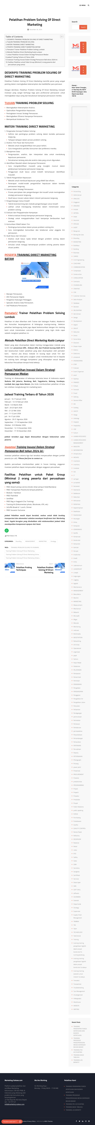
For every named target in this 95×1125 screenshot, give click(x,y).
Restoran (76, 843)
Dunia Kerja (77, 339)
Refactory (76, 835)
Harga (75, 415)
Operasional (77, 648)
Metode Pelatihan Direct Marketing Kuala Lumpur (24, 52)
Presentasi (76, 771)
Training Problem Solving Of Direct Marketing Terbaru (23, 558)
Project (75, 789)
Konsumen (76, 544)
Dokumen (76, 332)
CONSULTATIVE (78, 278)
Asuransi (76, 220)
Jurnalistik (76, 482)
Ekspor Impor (77, 346)
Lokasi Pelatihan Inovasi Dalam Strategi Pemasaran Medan (27, 55)
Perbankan (76, 709)
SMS (74, 886)
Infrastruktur (77, 454)
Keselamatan (77, 515)
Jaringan (76, 479)
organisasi (76, 652)
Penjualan (76, 706)
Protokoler (76, 799)
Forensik (76, 389)
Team (75, 929)
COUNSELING (77, 285)
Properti (76, 792)
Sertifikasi (76, 875)
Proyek (75, 803)
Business (76, 253)
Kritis (75, 562)
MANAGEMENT (30, 541)
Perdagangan (77, 713)
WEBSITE (76, 1006)
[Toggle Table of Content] (61, 36)
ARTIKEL (76, 213)
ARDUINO (76, 206)
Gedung (75, 397)
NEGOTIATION (77, 637)
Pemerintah (77, 677)
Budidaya (76, 245)
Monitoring (76, 627)
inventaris (76, 461)
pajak (75, 655)
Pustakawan (77, 821)
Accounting (77, 191)
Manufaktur (77, 594)
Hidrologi (76, 418)
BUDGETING (77, 242)
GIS (74, 404)
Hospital (76, 422)
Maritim (75, 598)
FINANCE (76, 382)
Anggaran (76, 202)
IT (74, 475)
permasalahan (77, 731)
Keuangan (76, 518)
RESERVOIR (77, 839)
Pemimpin (76, 681)
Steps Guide (77, 904)
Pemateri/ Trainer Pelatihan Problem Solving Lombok (26, 49)
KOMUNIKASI (77, 529)
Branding (18, 541)
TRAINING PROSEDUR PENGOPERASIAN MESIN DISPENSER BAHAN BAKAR (79, 1042)
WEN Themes (48, 1121)
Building (76, 249)
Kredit (75, 558)
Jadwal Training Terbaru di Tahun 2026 (20, 57)
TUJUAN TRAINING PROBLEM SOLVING (20, 42)
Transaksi (76, 980)
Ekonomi (76, 343)
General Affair (77, 400)
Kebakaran (76, 493)
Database (76, 303)
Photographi (77, 760)
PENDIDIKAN (77, 684)
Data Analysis (77, 299)
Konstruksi (76, 540)
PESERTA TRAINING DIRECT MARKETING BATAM (23, 47)
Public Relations (78, 807)
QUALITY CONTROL (79, 828)
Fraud (75, 393)
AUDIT (75, 227)
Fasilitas (76, 379)
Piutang (75, 763)
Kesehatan (76, 511)
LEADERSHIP (77, 569)
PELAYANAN (77, 670)
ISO (74, 472)
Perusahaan (77, 749)
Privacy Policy (31, 1121)
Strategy (53, 541)
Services (76, 879)
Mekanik (76, 612)
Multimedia (77, 634)
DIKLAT (75, 328)
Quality (75, 825)
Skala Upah (77, 882)
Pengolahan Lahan (79, 702)
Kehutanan (76, 500)
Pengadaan (76, 688)
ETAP (75, 364)
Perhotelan (76, 720)
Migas (75, 619)
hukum (75, 433)
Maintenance (77, 587)
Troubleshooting (78, 988)
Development (77, 321)
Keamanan (76, 490)
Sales (75, 861)
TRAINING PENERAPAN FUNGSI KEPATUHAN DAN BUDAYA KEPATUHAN (80, 1030)
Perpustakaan (77, 735)
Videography (77, 998)
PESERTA (10, 255)
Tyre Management (79, 991)
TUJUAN (10, 103)
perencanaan (77, 717)
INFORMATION (78, 450)
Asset (75, 217)
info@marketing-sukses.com (14, 1104)
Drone (75, 335)
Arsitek (75, 209)
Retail (75, 846)
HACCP (75, 411)
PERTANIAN (77, 745)
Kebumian (76, 497)
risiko (75, 850)
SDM (74, 864)
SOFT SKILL (77, 890)
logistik (75, 583)
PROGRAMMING (78, 785)
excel (75, 375)
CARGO (75, 256)
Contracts (76, 281)
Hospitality (76, 425)
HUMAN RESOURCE (79, 436)
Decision (76, 307)
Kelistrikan (76, 504)
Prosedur (76, 796)
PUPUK (75, 814)
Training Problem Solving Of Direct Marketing (20, 551)
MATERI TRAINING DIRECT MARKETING (20, 45)
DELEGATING (77, 310)
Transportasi (77, 984)
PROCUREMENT (78, 774)
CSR (74, 292)
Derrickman (77, 314)
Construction (77, 274)
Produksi (76, 778)
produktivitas (77, 781)
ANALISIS (76, 198)
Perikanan (76, 724)
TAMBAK (76, 921)
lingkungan (77, 576)
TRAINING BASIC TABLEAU (78, 1056)
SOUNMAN (76, 897)
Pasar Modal (77, 663)
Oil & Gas (76, 645)
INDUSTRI (76, 446)
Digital (75, 325)
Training (76, 939)
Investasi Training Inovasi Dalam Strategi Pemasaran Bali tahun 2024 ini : (32, 60)
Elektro (75, 350)
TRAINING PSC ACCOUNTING (78, 1051)
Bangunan (76, 231)
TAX (74, 925)
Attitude (76, 224)
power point (77, 767)
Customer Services (79, 296)
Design (75, 317)
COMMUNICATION (79, 267)
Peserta (75, 753)
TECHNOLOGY (77, 932)
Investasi (76, 468)
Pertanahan (77, 742)
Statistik (76, 900)
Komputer (76, 526)
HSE (74, 429)
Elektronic (76, 353)
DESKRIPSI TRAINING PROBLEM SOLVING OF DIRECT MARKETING (30, 39)
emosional (76, 357)
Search (74, 22)
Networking (77, 641)
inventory (76, 464)
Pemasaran (77, 673)
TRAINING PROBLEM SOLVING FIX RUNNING (25, 547)
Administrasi (77, 195)
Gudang (75, 407)
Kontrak (75, 547)
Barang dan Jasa (78, 235)
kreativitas (76, 554)
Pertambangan (78, 738)
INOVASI (76, 457)
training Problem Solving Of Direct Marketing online (22, 554)
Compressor (77, 271)
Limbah (75, 573)
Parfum (75, 659)
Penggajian (76, 695)
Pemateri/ (11, 313)
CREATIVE (76, 289)
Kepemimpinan (78, 508)
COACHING (76, 263)
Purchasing (77, 817)
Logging (75, 580)
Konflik (75, 533)
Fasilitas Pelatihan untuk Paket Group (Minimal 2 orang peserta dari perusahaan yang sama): (31, 63)
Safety (75, 857)
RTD (74, 854)
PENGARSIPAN (78, 691)
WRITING (76, 1009)
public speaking (78, 810)
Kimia (75, 522)
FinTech (75, 386)
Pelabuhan (76, 666)
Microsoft (76, 616)
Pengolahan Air (78, 699)
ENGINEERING (78, 361)
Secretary (76, 868)
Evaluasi (76, 368)
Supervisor (76, 911)
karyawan (76, 486)
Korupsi (75, 551)
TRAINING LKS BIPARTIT (78, 1061)
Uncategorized (77, 995)
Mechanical (77, 609)
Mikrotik (76, 623)
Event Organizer (78, 371)
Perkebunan (77, 727)
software (76, 893)
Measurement (77, 605)
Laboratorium (77, 565)
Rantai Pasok (77, 832)
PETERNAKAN (77, 756)
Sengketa (76, 872)
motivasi (76, 630)
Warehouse (77, 1002)
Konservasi (76, 536)
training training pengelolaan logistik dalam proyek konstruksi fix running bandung (79, 949)
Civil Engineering (78, 260)
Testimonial (77, 936)
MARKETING (43, 541)
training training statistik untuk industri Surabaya (79, 974)
